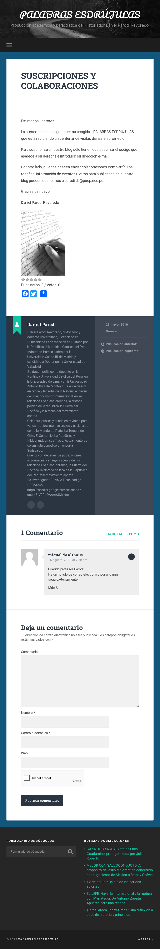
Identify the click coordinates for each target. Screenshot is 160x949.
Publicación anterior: (121, 344)
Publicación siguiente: (122, 351)
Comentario (29, 652)
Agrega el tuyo (123, 534)
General (112, 331)
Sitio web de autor (40, 505)
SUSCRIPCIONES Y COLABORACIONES (59, 80)
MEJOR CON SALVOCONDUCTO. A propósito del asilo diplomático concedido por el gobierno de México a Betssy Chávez (120, 870)
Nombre (28, 713)
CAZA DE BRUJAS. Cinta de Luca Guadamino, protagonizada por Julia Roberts (115, 853)
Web (24, 753)
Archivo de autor (31, 505)
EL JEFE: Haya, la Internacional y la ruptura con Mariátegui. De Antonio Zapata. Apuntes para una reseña (119, 898)
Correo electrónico (35, 733)
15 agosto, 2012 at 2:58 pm (67, 560)
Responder (131, 556)
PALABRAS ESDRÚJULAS (80, 14)
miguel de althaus (65, 554)
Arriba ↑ (146, 939)
